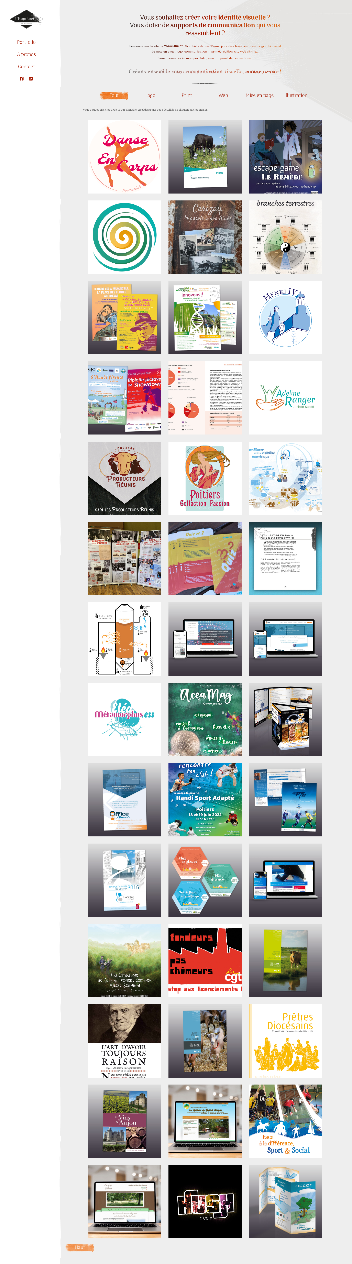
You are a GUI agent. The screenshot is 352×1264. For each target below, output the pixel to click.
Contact (26, 67)
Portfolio (26, 42)
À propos (26, 55)
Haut (80, 1248)
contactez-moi (262, 71)
